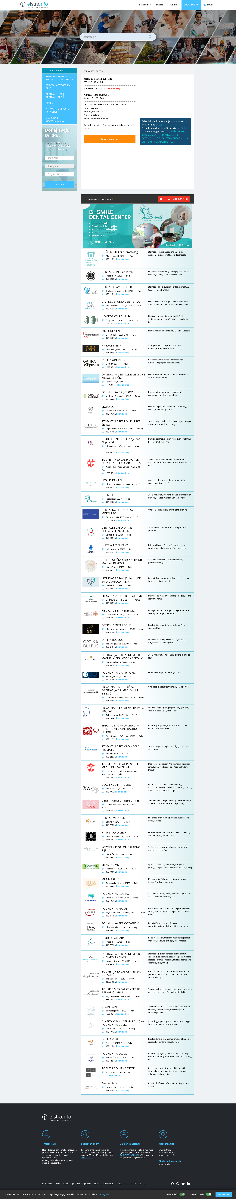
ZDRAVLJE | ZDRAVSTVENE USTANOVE (60, 110)
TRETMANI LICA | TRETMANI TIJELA (55, 96)
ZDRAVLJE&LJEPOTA (56, 70)
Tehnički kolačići (171, 1194)
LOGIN (209, 4)
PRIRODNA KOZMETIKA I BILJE (58, 87)
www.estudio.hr (166, 1164)
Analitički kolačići (197, 1194)
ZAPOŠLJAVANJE (84, 1183)
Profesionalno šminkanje (96, 118)
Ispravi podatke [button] (109, 139)
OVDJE (159, 124)
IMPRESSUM (47, 1183)
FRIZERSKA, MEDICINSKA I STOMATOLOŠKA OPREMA (59, 78)
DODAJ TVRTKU (191, 4)
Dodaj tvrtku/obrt (175, 199)
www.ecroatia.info (167, 1155)
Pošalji (60, 184)
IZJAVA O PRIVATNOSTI (104, 1183)
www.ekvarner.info (167, 1152)
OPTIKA (50, 103)
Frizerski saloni (91, 115)
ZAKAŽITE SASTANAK (129, 1155)
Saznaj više (104, 1194)
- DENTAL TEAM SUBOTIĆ (169, 138)
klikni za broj (113, 88)
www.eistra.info (166, 1150)
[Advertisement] (165, 96)
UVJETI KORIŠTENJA (65, 1183)
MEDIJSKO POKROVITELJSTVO (131, 1183)
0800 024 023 (87, 1157)
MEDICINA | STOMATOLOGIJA (55, 119)
